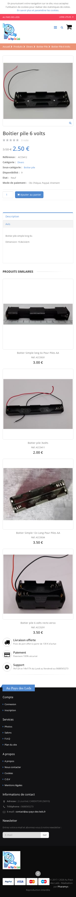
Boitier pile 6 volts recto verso (38, 623)
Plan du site (11, 744)
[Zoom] (70, 123)
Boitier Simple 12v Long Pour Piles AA (38, 533)
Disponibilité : (11, 172)
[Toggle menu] (55, 27)
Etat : (6, 177)
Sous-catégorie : (12, 167)
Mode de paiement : (15, 182)
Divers (20, 162)
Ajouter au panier (30, 194)
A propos (9, 761)
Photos (8, 726)
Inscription (10, 710)
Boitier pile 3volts (38, 443)
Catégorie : (9, 162)
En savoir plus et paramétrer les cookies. (38, 10)
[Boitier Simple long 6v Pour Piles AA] (38, 314)
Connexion (10, 704)
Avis (7, 224)
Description (12, 216)
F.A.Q (7, 738)
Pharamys (63, 886)
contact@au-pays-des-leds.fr (31, 811)
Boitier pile (29, 167)
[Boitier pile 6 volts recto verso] (38, 584)
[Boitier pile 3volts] (38, 404)
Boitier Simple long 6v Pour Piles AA (38, 353)
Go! (45, 835)
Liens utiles (65, 17)
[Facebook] (38, 873)
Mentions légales (13, 785)
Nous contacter (13, 767)
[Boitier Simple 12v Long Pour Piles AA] (38, 494)
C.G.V (7, 779)
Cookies (9, 773)
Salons (8, 732)
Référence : (9, 157)
